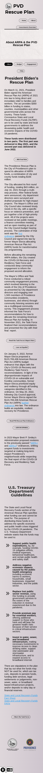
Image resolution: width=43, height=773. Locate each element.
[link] (3, 770)
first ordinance (13, 235)
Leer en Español (22, 347)
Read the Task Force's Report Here (22, 340)
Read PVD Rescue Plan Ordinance (22, 421)
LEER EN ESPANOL (22, 428)
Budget (19, 64)
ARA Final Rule (22, 159)
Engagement (31, 64)
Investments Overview (27, 27)
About (33, 20)
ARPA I (34, 443)
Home (24, 20)
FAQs (22, 71)
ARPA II (13, 445)
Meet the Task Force (21, 717)
